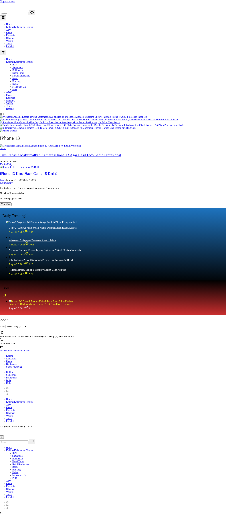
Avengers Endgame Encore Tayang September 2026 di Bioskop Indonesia (111, 117)
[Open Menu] (3, 17)
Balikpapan (11, 364)
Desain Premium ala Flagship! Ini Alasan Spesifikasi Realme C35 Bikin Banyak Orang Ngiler (139, 125)
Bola (8, 380)
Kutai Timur (18, 461)
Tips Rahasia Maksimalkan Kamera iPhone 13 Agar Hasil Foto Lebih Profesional (60, 155)
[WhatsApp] (7, 391)
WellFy (9, 40)
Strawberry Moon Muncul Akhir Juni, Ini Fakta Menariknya (90, 122)
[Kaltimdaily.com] (23, 9)
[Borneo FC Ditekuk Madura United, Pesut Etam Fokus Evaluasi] (41, 301)
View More (5, 204)
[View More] (4, 296)
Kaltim (9, 355)
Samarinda (11, 358)
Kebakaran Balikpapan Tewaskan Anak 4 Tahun (32, 240)
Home (9, 24)
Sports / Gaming (14, 367)
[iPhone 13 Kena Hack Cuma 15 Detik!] (20, 167)
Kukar (9, 383)
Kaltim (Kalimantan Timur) (19, 27)
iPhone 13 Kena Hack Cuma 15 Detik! (28, 174)
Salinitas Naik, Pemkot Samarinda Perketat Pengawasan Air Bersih (41, 260)
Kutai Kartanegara (21, 464)
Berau (15, 467)
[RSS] (7, 394)
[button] (32, 12)
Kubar (15, 472)
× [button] (1, 437)
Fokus (9, 32)
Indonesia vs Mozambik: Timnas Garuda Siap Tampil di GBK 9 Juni (103, 128)
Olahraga (10, 38)
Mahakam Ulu (19, 475)
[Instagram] (7, 388)
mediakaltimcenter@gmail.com (15, 350)
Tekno (9, 43)
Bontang (16, 469)
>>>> (3, 326)
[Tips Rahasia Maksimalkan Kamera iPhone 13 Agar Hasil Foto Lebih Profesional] (40, 145)
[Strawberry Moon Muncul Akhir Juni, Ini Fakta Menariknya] (30, 122)
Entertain (10, 35)
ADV (9, 29)
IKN (14, 453)
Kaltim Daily (6, 164)
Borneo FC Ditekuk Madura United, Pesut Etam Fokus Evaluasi (40, 304)
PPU (14, 478)
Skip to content (7, 1)
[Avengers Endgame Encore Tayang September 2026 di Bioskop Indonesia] (37, 117)
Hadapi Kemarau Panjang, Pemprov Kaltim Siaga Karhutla (37, 269)
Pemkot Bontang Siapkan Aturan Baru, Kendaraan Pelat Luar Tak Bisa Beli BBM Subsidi (134, 119)
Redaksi (10, 46)
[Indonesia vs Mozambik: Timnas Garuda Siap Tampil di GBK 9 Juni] (34, 128)
